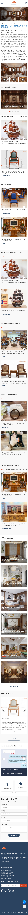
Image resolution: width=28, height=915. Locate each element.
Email (3, 817)
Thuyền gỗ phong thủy (7, 876)
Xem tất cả (14, 686)
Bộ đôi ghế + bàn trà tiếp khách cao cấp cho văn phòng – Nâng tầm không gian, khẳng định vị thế (14, 382)
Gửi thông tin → (14, 835)
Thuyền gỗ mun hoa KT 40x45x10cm (13, 310)
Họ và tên (4, 804)
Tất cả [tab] (2, 256)
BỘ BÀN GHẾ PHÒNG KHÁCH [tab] (13, 469)
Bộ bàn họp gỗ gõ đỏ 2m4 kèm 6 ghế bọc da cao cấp (13, 240)
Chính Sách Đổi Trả (6, 878)
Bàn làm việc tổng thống (7, 872)
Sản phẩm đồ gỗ (6, 867)
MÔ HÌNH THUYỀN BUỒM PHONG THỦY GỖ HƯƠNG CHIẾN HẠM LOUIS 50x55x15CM (13, 142)
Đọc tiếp (13, 732)
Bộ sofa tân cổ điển (6, 873)
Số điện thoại (5, 811)
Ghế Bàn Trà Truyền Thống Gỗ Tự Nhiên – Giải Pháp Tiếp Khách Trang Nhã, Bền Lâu (13, 352)
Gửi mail (23, 885)
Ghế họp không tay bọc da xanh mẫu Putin (13, 210)
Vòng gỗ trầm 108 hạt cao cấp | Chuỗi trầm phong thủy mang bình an (13, 453)
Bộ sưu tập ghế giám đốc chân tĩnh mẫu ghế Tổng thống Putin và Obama (14, 723)
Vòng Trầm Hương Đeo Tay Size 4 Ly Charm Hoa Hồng (13, 423)
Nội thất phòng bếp (6, 870)
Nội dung (4, 824)
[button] (9, 111)
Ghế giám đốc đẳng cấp (7, 875)
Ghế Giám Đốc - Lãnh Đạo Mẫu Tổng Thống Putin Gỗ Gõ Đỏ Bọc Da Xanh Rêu (13, 172)
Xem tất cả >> (23, 116)
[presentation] (3, 139)
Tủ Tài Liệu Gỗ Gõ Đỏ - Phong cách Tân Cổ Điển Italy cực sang (14, 524)
